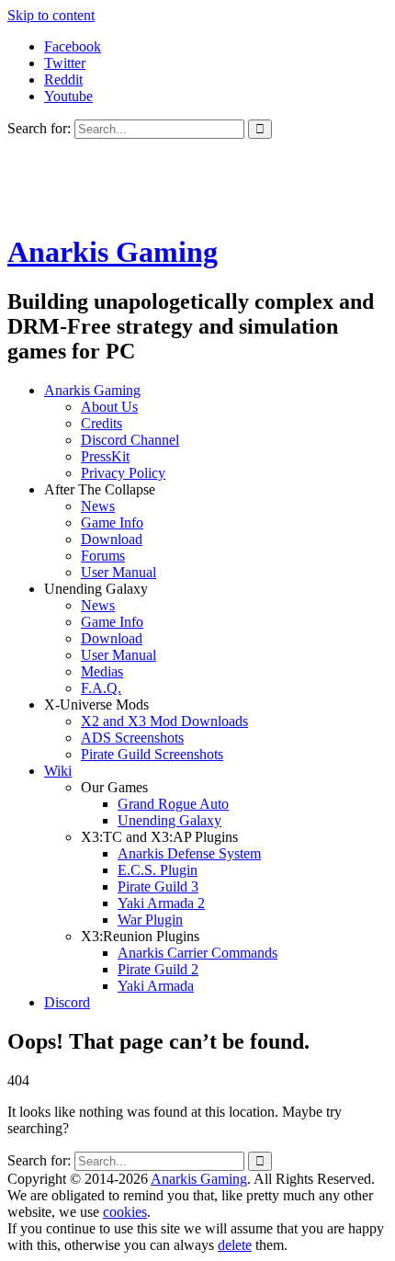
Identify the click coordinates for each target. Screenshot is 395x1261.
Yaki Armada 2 (161, 903)
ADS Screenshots (132, 737)
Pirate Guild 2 (158, 969)
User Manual (118, 572)
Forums (103, 555)
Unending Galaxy (169, 820)
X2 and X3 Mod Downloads (164, 721)
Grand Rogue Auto (173, 804)
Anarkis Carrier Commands (197, 952)
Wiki (58, 770)
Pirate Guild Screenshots (152, 754)
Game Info (112, 522)
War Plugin (150, 919)
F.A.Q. (101, 688)
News (98, 506)
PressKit (105, 456)
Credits (101, 423)
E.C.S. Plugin (158, 870)
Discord (67, 1002)
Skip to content (51, 15)
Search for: (39, 128)
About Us (109, 407)
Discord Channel (130, 440)
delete (235, 1245)
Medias (102, 671)
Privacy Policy (123, 473)
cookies (125, 1212)
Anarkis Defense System (189, 853)
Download (111, 539)
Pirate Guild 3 (158, 886)
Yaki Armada (156, 986)
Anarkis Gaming (112, 251)
